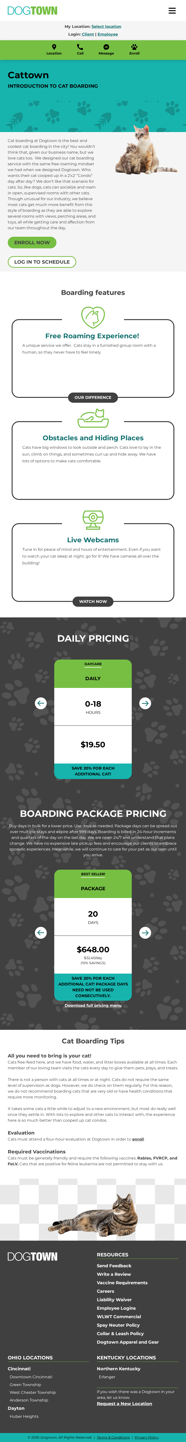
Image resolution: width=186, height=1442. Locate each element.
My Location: (93, 26)
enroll (138, 1139)
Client (88, 34)
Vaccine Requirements (122, 1282)
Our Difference (93, 397)
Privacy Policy (147, 1437)
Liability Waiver (114, 1299)
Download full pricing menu (93, 1005)
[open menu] (172, 10)
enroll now (32, 242)
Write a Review (114, 1274)
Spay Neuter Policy (118, 1325)
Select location (106, 26)
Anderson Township (29, 1400)
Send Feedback (114, 1266)
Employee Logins (116, 1308)
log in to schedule (42, 262)
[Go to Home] (32, 10)
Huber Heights (24, 1416)
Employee (108, 34)
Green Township (25, 1384)
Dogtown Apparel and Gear (128, 1342)
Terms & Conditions (113, 1437)
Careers (105, 1291)
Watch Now (93, 601)
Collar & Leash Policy (120, 1333)
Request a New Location (124, 1403)
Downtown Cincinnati (31, 1377)
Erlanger (107, 1377)
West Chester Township (33, 1392)
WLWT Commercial (119, 1316)
